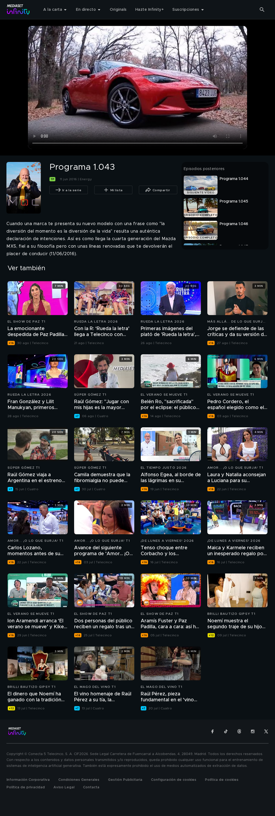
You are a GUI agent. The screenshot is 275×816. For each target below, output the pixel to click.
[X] (266, 731)
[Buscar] (262, 9)
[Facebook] (212, 731)
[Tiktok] (225, 731)
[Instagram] (252, 731)
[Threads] (239, 731)
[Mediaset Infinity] (18, 9)
